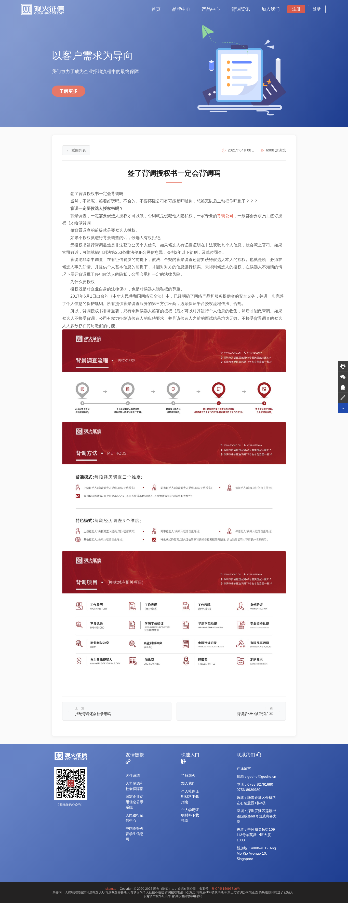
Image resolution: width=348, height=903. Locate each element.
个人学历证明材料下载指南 (190, 815)
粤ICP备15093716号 (225, 889)
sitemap (110, 889)
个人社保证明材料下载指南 (190, 796)
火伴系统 (133, 775)
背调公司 (225, 216)
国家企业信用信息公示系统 (134, 802)
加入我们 (188, 783)
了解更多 (68, 91)
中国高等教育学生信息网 (134, 833)
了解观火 (188, 775)
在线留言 (244, 769)
